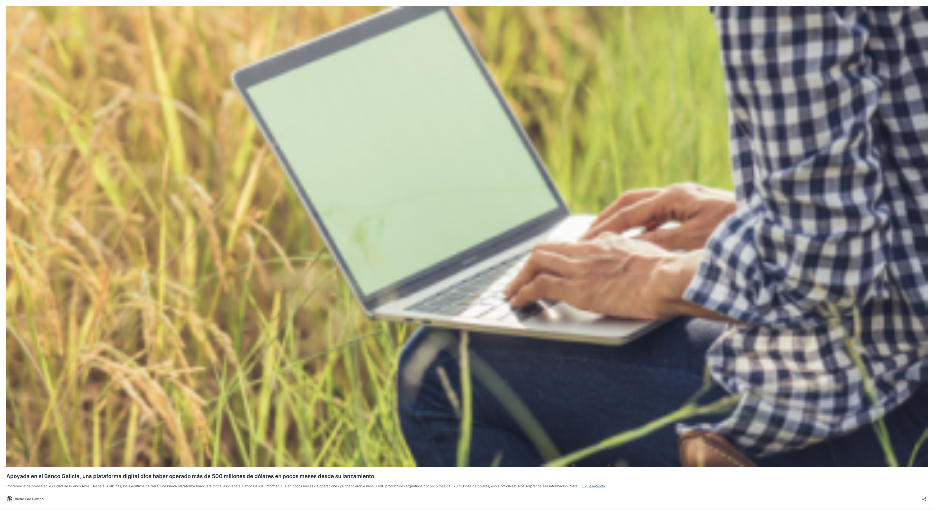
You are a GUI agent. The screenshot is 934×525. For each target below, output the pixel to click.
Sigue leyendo (593, 486)
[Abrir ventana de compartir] (924, 497)
